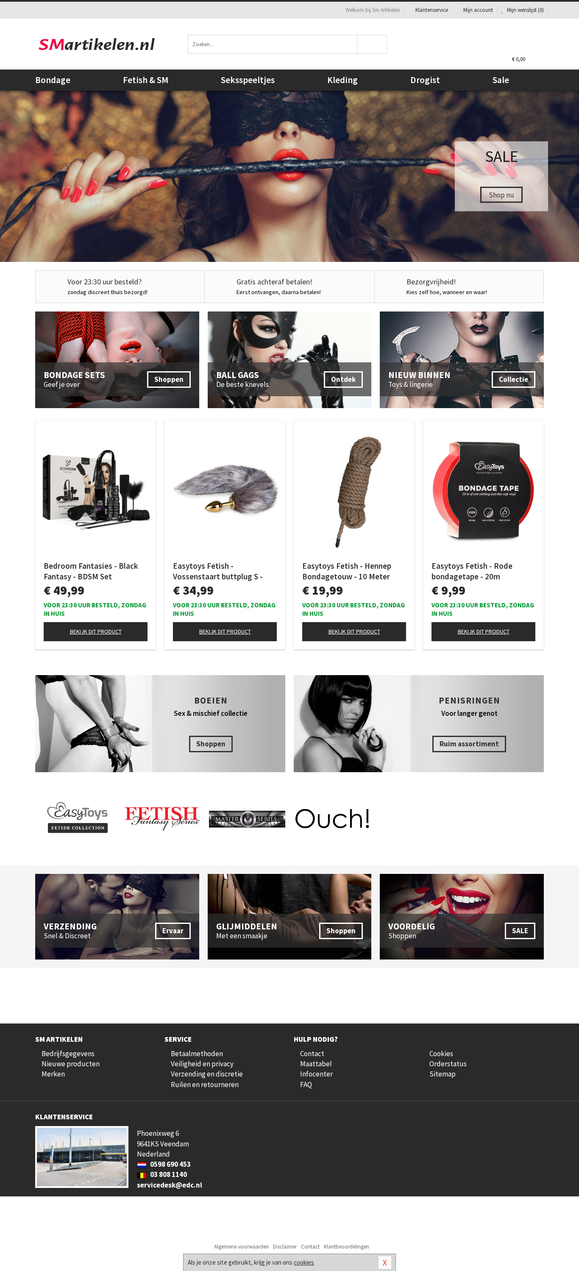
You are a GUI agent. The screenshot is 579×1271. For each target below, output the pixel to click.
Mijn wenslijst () (525, 10)
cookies (304, 1262)
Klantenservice (431, 10)
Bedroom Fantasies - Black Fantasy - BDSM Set (91, 571)
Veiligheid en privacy (202, 1063)
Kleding (342, 80)
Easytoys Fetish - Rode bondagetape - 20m (471, 571)
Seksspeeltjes (248, 80)
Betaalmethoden (197, 1053)
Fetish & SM (145, 80)
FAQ (306, 1084)
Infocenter (316, 1074)
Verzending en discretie (207, 1074)
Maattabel (316, 1063)
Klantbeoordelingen (346, 1246)
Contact (312, 1053)
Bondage (52, 80)
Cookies (441, 1053)
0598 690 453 (170, 1164)
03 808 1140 (168, 1174)
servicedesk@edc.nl (169, 1185)
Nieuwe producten (71, 1063)
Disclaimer (285, 1246)
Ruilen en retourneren (205, 1084)
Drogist (425, 80)
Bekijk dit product (96, 631)
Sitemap (442, 1074)
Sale (501, 80)
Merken (53, 1074)
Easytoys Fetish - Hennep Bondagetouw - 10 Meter (346, 571)
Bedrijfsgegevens (68, 1053)
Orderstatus (448, 1063)
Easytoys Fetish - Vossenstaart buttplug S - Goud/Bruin (218, 571)
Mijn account (478, 10)
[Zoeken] (372, 44)
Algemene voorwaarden (241, 1246)
